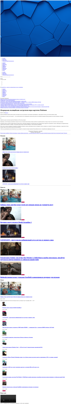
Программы (4, 64)
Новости (4, 63)
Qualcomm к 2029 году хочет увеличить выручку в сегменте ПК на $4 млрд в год (14, 105)
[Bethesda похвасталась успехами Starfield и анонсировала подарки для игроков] (10, 274)
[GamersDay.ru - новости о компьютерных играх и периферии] (11, 87)
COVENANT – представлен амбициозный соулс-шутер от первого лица (13, 101)
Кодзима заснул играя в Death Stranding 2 (7, 100)
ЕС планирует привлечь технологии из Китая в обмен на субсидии (17, 337)
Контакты (4, 59)
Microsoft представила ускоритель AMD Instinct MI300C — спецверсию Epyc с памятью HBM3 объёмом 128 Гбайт (28, 327)
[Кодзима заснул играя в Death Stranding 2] (8, 165)
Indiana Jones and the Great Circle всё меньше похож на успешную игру (12, 99)
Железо (3, 65)
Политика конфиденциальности (8, 74)
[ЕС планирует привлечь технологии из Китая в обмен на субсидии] (4, 335)
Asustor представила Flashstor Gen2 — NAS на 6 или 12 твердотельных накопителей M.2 (16, 103)
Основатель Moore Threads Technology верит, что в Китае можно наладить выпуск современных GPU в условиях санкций (22, 104)
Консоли (4, 67)
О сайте (3, 58)
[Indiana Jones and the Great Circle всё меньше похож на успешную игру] (8, 149)
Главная (3, 62)
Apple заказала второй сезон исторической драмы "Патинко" (53, 133)
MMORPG (4, 66)
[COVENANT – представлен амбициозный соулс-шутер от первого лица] (8, 181)
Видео (3, 70)
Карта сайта (4, 60)
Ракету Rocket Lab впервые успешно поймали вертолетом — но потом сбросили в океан (19, 133)
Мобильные (4, 68)
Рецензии (4, 69)
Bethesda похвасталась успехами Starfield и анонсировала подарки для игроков (14, 107)
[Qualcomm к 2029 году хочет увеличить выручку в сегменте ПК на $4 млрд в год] (4, 365)
